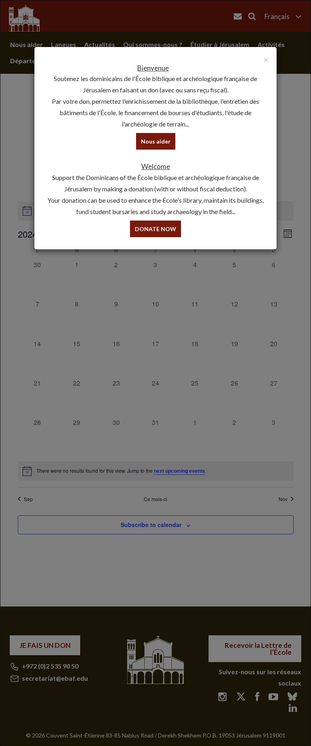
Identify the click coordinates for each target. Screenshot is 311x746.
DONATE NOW (155, 228)
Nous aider (155, 141)
